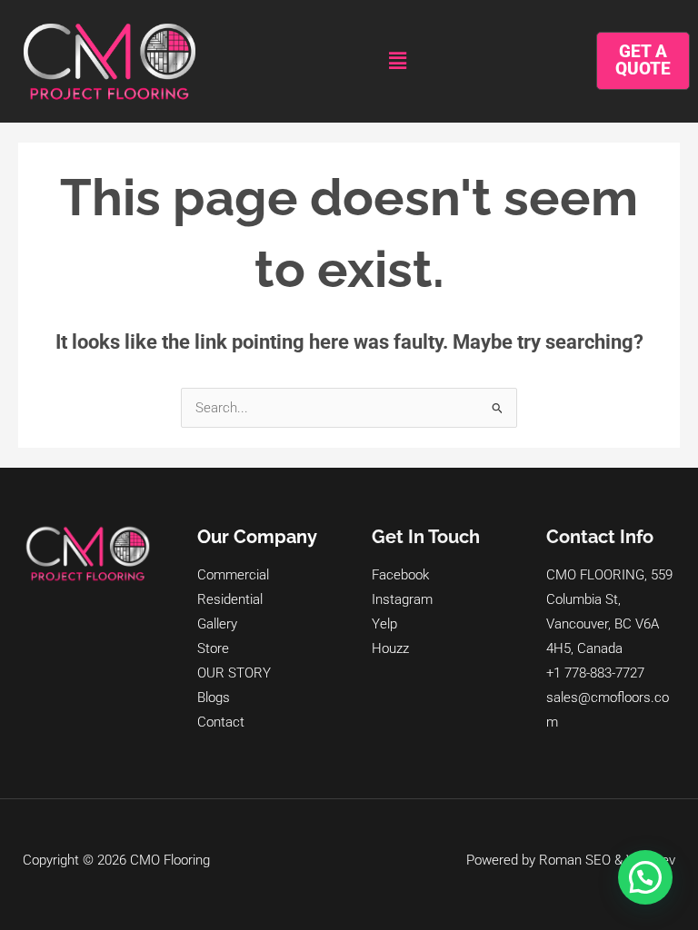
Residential (230, 599)
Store (213, 648)
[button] (397, 61)
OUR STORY (234, 673)
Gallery (217, 624)
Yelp (384, 624)
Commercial (233, 575)
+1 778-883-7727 (595, 673)
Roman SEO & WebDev (607, 860)
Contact (220, 722)
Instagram (402, 599)
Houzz (390, 648)
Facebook (400, 575)
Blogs (213, 697)
